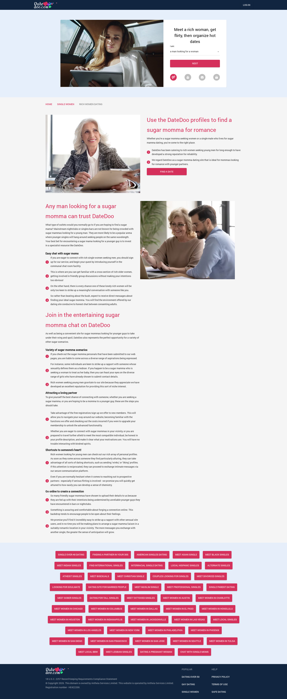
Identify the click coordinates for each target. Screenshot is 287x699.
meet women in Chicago (68, 608)
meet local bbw (88, 651)
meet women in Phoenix (205, 630)
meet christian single (130, 576)
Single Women (190, 691)
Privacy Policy (221, 676)
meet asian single (186, 554)
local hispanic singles (185, 565)
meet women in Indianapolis (105, 619)
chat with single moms (194, 651)
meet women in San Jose (150, 641)
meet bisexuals (99, 576)
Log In (246, 4)
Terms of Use (220, 684)
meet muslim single (147, 587)
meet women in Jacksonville (148, 619)
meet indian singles (69, 565)
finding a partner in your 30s (110, 554)
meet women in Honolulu (217, 608)
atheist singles (72, 576)
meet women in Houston (65, 619)
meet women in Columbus (106, 608)
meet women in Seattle (187, 641)
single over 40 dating (71, 554)
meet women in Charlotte (214, 597)
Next (195, 63)
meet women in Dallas (144, 608)
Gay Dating (188, 684)
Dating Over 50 (190, 676)
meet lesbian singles (119, 651)
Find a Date (166, 171)
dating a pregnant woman (156, 651)
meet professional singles (184, 587)
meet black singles (217, 554)
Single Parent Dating (222, 587)
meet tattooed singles (141, 597)
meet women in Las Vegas (189, 619)
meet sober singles (69, 597)
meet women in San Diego (67, 641)
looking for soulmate (66, 587)
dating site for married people (107, 587)
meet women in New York (125, 630)
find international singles (106, 565)
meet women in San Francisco (109, 641)
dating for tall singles (104, 597)
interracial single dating (147, 565)
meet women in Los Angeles (84, 630)
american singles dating (152, 554)
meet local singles (225, 619)
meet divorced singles (210, 576)
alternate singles (218, 565)
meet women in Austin (176, 597)
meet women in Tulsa (222, 641)
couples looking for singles (171, 576)
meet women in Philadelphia (165, 630)
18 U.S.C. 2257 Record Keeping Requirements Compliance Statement (81, 679)
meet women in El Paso (179, 608)
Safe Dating (219, 691)
